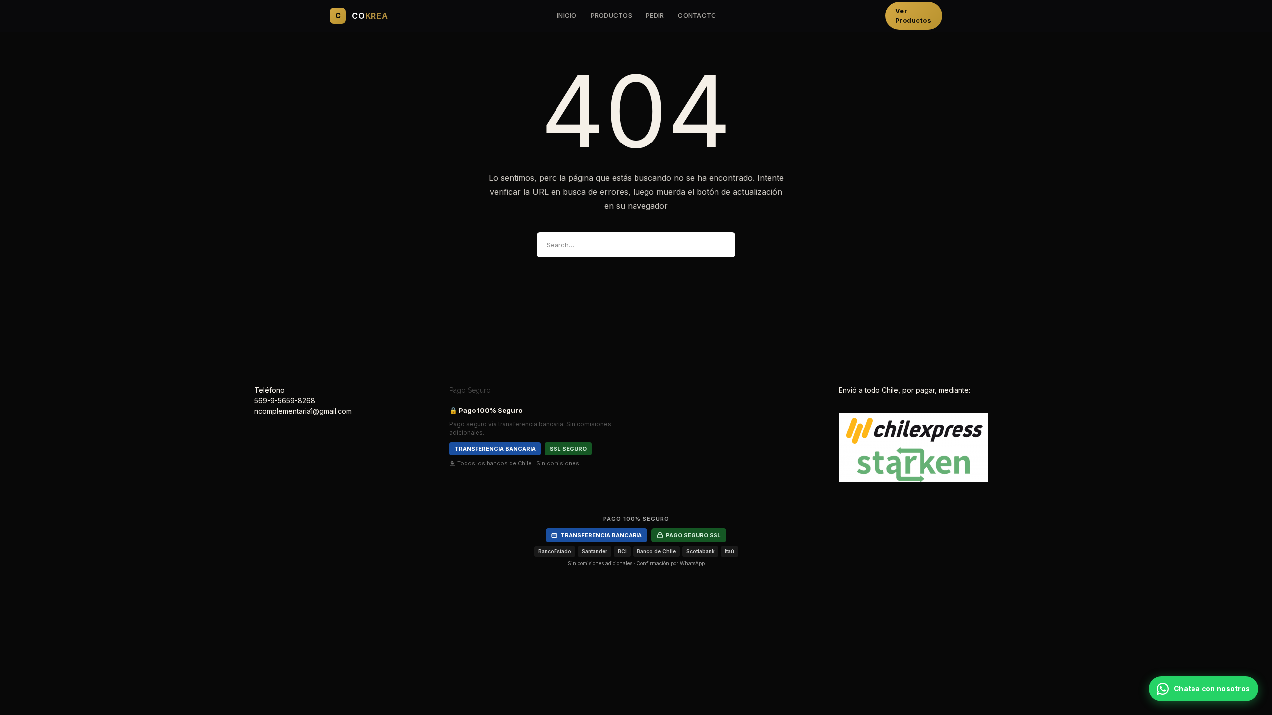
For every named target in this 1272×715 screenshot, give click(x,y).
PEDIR (655, 15)
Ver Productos (913, 15)
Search (719, 244)
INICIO (567, 15)
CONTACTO (697, 15)
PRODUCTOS (611, 15)
